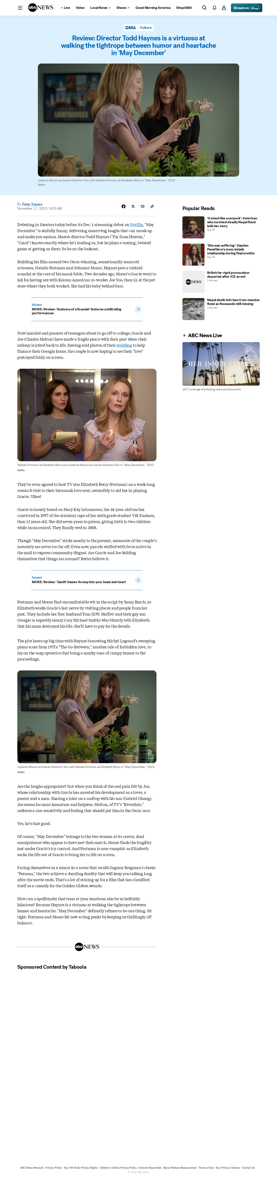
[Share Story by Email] (142, 206)
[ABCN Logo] (40, 8)
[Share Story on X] (133, 206)
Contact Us (248, 1167)
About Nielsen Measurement (180, 1167)
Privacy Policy (53, 1167)
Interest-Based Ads (149, 1167)
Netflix (136, 224)
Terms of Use (206, 1167)
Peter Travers (32, 204)
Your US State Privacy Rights (81, 1167)
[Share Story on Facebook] (123, 206)
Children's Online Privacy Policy (118, 1167)
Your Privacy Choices (227, 1167)
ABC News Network (32, 1167)
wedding (124, 345)
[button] (20, 7)
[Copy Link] (152, 206)
